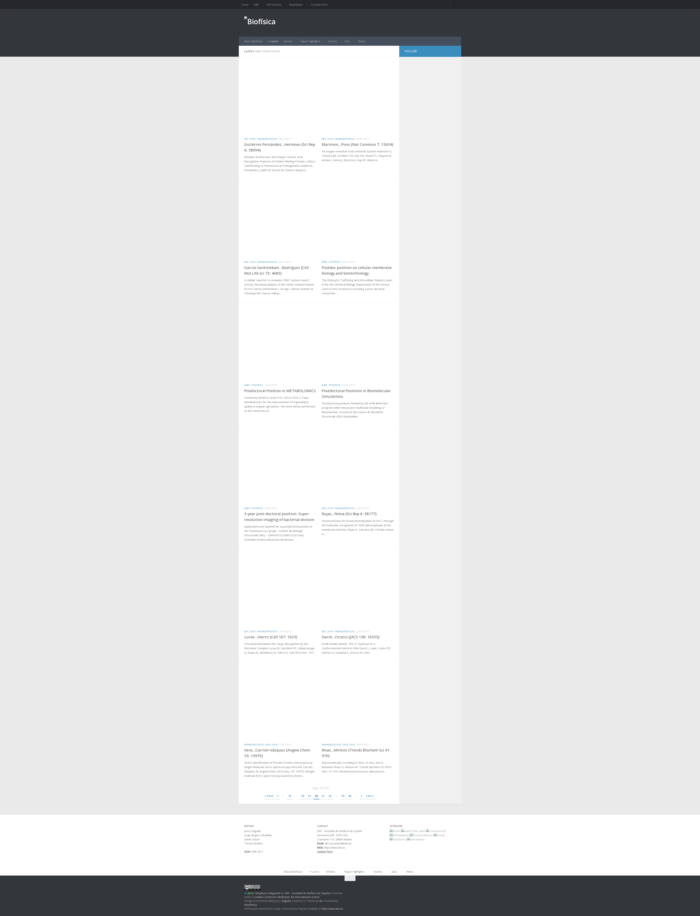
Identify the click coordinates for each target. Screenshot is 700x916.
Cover (245, 4)
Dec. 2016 (250, 138)
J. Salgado (285, 901)
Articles (288, 41)
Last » (370, 796)
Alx (321, 901)
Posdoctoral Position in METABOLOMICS (280, 390)
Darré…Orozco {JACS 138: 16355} (351, 636)
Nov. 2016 (272, 744)
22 (330, 796)
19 (309, 796)
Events (332, 41)
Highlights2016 (267, 138)
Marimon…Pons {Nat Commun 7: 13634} (358, 144)
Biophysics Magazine (267, 893)
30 (343, 796)
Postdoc (335, 261)
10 (289, 796)
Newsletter (296, 4)
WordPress (250, 905)
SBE (256, 4)
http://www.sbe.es (332, 908)
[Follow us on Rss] (453, 51)
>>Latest (272, 41)
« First (269, 796)
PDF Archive (274, 4)
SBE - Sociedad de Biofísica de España (307, 893)
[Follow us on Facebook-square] (440, 51)
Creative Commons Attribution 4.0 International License (286, 897)
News (361, 41)
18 (302, 796)
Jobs (347, 41)
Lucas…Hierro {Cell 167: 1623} (271, 636)
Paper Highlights (310, 41)
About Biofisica (253, 41)
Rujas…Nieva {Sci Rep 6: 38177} (349, 513)
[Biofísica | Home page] (260, 22)
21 (323, 796)
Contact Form (319, 4)
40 (349, 796)
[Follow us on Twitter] (446, 51)
